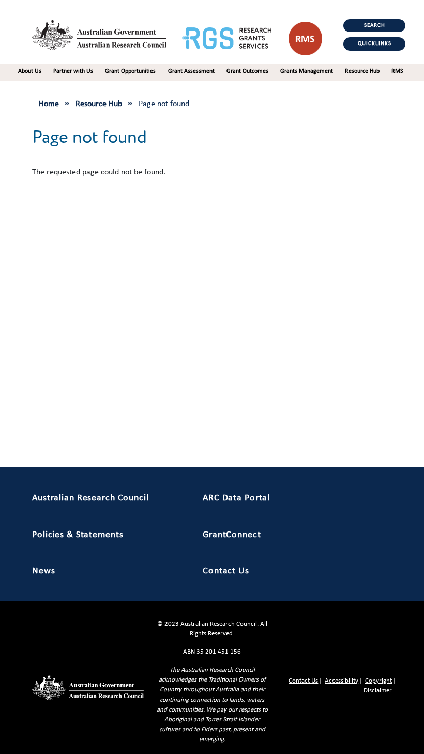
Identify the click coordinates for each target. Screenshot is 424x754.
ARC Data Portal (236, 498)
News (43, 571)
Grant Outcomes (247, 71)
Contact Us (226, 571)
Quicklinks (374, 44)
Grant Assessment (191, 71)
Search (374, 25)
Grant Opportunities (130, 71)
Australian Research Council (90, 498)
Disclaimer (378, 690)
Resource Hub (362, 71)
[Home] (107, 32)
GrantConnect (232, 534)
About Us (29, 71)
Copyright (378, 680)
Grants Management (306, 71)
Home (49, 104)
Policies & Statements (77, 534)
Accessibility (341, 680)
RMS (397, 71)
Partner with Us (73, 71)
